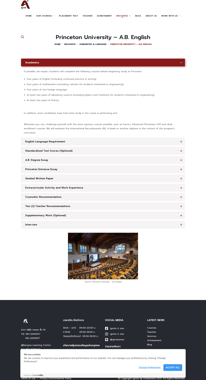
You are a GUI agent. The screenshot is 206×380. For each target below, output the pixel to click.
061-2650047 (33, 334)
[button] (22, 37)
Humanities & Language (93, 44)
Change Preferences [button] (150, 367)
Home (57, 44)
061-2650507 (32, 338)
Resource (70, 44)
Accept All (173, 367)
